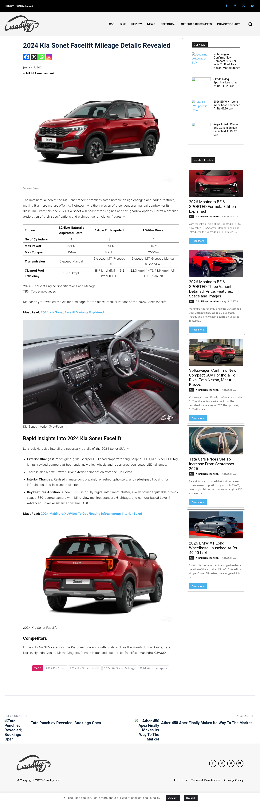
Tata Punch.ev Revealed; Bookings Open (66, 723)
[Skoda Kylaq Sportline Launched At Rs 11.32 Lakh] (201, 86)
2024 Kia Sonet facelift (85, 668)
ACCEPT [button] (173, 797)
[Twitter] (243, 5)
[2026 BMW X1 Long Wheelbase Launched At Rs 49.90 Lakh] (201, 109)
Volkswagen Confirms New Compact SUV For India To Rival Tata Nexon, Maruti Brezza (227, 61)
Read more (198, 240)
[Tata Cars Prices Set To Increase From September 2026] (216, 440)
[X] (34, 57)
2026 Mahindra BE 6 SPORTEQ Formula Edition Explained (212, 207)
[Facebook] (226, 5)
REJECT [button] (190, 797)
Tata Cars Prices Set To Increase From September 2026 (211, 464)
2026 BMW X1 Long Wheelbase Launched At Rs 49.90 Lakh (227, 105)
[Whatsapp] (41, 57)
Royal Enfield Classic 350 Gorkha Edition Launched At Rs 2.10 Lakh (226, 129)
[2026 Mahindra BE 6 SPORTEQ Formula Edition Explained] (216, 183)
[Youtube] (252, 5)
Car (191, 216)
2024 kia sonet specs (153, 668)
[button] (249, 23)
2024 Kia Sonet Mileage (119, 668)
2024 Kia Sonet (56, 668)
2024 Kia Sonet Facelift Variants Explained (72, 312)
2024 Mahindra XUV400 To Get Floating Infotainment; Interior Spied (91, 513)
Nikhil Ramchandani (40, 73)
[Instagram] (235, 5)
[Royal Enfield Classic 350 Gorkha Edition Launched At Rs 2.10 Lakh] (201, 132)
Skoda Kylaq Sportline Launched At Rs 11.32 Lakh (226, 82)
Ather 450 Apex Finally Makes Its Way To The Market (206, 723)
